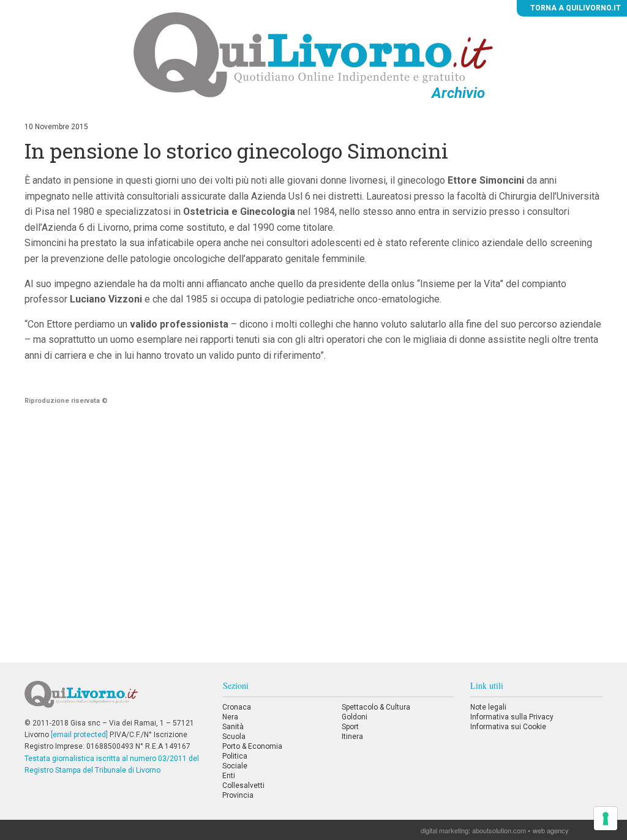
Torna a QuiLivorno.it (574, 8)
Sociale (234, 766)
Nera (230, 717)
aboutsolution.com (499, 830)
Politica (234, 756)
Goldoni (354, 717)
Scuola (234, 736)
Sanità (233, 726)
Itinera (352, 736)
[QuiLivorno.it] (115, 699)
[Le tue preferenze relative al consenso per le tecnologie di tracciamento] (605, 818)
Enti (228, 775)
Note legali (488, 707)
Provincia (237, 795)
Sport (350, 726)
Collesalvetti (243, 785)
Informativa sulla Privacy (512, 717)
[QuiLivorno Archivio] (313, 54)
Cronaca (236, 707)
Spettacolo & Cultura (376, 707)
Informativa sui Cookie (508, 726)
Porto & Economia (252, 746)
